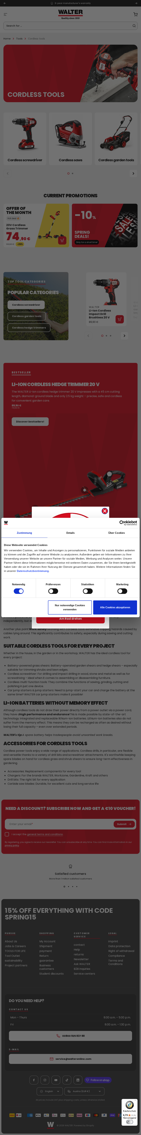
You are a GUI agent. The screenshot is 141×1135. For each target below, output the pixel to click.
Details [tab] (70, 532)
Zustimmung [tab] (24, 532)
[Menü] (135, 1101)
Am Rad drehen (70, 619)
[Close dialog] (105, 511)
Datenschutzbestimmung (33, 570)
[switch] (53, 591)
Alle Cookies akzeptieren (115, 607)
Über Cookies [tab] (116, 532)
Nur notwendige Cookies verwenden (70, 607)
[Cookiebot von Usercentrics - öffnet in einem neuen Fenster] (122, 523)
